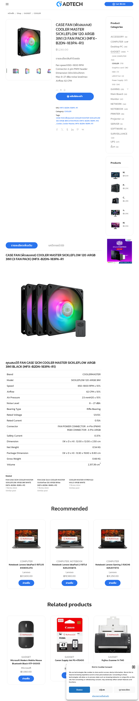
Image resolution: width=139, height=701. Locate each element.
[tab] (22, 245)
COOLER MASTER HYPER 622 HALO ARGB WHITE (81, 481)
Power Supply (117, 80)
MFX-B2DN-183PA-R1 (84, 123)
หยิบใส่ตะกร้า (76, 96)
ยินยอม (79, 689)
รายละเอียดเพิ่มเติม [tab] (21, 245)
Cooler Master (69, 123)
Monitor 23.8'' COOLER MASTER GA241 (124, 222)
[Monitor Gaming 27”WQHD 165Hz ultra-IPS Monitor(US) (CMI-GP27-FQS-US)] (115, 175)
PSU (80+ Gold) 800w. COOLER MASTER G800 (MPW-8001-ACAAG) (124, 185)
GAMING (115, 89)
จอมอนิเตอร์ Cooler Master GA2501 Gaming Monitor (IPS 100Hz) (124, 210)
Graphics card (118, 67)
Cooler (59, 123)
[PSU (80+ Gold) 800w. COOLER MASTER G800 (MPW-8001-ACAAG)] (115, 188)
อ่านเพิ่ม (26, 582)
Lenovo (26, 572)
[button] (133, 667)
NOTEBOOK (117, 109)
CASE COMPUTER (119, 56)
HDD (114, 71)
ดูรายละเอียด (124, 689)
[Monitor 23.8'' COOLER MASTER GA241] (115, 226)
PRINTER (115, 114)
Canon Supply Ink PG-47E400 (69, 660)
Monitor (115, 99)
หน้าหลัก (11, 13)
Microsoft (26, 668)
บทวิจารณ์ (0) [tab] (56, 245)
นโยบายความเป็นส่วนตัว (100, 696)
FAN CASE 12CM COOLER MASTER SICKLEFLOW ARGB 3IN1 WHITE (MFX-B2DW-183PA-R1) (19, 482)
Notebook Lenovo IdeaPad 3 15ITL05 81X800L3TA (26, 566)
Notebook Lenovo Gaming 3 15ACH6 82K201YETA (112, 566)
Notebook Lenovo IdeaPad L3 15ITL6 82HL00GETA (69, 566)
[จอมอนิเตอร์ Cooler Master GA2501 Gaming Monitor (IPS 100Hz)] (115, 213)
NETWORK (116, 104)
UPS (113, 141)
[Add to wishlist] (40, 622)
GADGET (27, 13)
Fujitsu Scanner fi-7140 (113, 660)
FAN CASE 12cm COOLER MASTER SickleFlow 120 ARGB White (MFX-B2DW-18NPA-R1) (51, 482)
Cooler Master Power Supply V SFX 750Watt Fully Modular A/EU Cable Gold (124, 197)
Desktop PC (117, 46)
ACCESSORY (117, 36)
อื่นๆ (113, 146)
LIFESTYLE (116, 76)
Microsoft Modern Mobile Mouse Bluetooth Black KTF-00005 (26, 662)
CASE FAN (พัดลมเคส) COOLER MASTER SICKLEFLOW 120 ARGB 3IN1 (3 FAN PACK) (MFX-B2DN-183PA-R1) (78, 119)
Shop (19, 13)
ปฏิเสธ (102, 689)
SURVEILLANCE (119, 133)
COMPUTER (117, 41)
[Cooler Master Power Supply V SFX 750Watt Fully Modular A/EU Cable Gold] (115, 200)
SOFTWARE (117, 128)
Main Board (117, 94)
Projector (116, 119)
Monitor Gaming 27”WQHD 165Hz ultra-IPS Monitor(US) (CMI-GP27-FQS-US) (124, 172)
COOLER (37, 13)
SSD (113, 84)
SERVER (115, 124)
